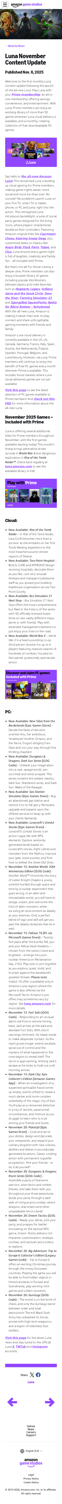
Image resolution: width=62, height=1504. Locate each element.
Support (31, 1435)
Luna (31, 1382)
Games (31, 1426)
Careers (31, 1432)
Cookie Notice (31, 1482)
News (31, 1429)
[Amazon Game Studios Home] (26, 5)
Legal (31, 1474)
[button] (5, 4)
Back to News (16, 46)
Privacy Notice (31, 1478)
